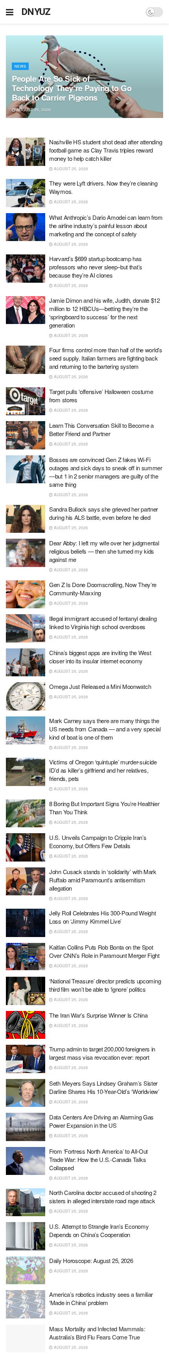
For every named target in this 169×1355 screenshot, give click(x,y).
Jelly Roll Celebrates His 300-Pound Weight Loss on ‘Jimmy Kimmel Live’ (102, 917)
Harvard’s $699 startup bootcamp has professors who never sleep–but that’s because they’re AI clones (95, 266)
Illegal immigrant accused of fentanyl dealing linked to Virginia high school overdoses (103, 622)
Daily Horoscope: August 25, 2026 (91, 1260)
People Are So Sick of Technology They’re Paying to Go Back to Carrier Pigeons (72, 88)
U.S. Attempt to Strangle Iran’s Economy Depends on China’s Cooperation (99, 1230)
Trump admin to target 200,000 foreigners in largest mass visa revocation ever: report (102, 1053)
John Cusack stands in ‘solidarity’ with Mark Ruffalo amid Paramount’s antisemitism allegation (102, 879)
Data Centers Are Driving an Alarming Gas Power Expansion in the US (101, 1121)
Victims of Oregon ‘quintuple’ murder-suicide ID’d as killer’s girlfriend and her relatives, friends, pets (103, 770)
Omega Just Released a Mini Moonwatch (100, 686)
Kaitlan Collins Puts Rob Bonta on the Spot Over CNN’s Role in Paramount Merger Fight (104, 951)
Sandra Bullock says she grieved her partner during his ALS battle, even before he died (103, 513)
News (20, 66)
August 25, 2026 (33, 109)
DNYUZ (36, 12)
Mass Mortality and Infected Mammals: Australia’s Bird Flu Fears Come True (97, 1332)
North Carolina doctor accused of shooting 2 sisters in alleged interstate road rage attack (102, 1196)
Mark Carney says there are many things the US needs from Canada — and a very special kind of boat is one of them (105, 728)
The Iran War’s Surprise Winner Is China (98, 1015)
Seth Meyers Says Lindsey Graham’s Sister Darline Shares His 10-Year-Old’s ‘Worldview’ (104, 1087)
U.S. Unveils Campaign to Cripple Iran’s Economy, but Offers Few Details (97, 841)
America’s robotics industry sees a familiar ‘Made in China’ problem (101, 1298)
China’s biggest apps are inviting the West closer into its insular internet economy (100, 656)
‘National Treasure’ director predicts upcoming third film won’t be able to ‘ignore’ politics (105, 985)
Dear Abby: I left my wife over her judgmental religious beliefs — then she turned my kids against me (104, 551)
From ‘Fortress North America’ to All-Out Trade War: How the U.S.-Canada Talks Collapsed (98, 1159)
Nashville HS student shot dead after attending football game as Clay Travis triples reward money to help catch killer (105, 150)
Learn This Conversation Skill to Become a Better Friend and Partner (101, 429)
